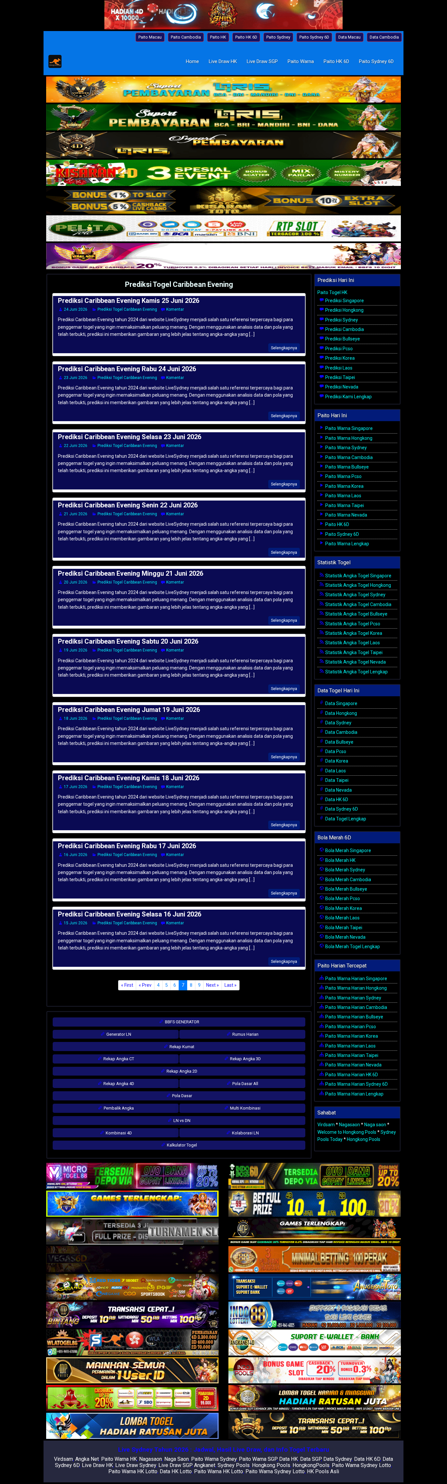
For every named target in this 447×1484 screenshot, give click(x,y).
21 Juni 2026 (75, 514)
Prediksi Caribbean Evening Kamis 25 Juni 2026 (128, 301)
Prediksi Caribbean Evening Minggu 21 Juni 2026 (130, 573)
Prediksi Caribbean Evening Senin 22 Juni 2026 (128, 505)
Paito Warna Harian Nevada (353, 1064)
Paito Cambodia (186, 37)
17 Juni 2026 (75, 786)
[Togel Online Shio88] (314, 1398)
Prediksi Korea (339, 358)
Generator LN (118, 1034)
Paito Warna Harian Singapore (355, 978)
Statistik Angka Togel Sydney (354, 594)
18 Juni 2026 (75, 718)
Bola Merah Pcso (342, 898)
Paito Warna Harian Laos (350, 1045)
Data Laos (335, 770)
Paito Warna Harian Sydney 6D (356, 1084)
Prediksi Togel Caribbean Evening (179, 284)
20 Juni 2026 (75, 582)
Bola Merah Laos (342, 917)
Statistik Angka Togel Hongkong (357, 585)
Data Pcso (335, 751)
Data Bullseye (338, 742)
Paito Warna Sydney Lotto (361, 1465)
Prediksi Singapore (344, 300)
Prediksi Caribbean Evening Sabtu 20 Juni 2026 (128, 641)
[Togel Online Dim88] (223, 118)
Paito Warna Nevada (345, 515)
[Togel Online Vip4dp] (314, 1231)
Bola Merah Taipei (343, 927)
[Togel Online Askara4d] (132, 1287)
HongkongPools (311, 1465)
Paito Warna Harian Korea (351, 1036)
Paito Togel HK (332, 292)
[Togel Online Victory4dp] (132, 1204)
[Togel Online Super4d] (223, 145)
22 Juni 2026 (75, 445)
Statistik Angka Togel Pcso (352, 623)
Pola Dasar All (244, 1083)
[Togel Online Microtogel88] (132, 1176)
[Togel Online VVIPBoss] (223, 90)
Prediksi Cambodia (344, 329)
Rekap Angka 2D (181, 1071)
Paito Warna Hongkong (348, 438)
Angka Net (87, 1459)
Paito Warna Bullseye (346, 467)
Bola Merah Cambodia (347, 879)
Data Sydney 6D (341, 809)
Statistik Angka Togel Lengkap (356, 671)
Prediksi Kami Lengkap (348, 396)
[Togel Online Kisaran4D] (223, 173)
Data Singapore (340, 703)
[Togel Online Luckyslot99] (314, 1204)
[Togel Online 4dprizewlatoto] (132, 1370)
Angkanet (204, 1465)
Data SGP (310, 1459)
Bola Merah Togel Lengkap (352, 946)
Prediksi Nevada (341, 386)
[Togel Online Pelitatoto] (223, 229)
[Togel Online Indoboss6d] (314, 1176)
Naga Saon (176, 1459)
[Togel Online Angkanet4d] (314, 1342)
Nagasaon (349, 1124)
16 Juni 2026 (75, 854)
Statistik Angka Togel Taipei (353, 652)
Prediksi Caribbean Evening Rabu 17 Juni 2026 (127, 846)
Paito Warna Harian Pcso (350, 1026)
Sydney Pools (234, 1465)
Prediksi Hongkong (344, 310)
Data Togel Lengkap (345, 818)
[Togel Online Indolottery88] (314, 1315)
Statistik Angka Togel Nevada (355, 662)
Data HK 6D (336, 799)
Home (192, 61)
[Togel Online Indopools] (314, 1370)
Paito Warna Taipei (344, 505)
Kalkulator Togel (181, 1145)
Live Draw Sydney (135, 1465)
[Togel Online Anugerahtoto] (314, 1287)
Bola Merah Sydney (344, 869)
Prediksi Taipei (339, 377)
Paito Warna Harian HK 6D (351, 1074)
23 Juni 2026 (75, 377)
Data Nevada (338, 790)
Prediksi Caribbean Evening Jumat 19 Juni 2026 (129, 710)
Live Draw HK (223, 61)
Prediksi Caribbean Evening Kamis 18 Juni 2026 (128, 778)
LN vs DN (181, 1120)
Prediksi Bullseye (342, 338)
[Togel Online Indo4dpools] (132, 1426)
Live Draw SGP (262, 61)
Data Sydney (337, 722)
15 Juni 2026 (75, 923)
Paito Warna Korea (344, 486)
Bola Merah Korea (343, 908)
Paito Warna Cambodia (348, 457)
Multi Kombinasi (244, 1108)
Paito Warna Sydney (345, 447)
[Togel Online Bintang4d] (132, 1315)
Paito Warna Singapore (348, 428)
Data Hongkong (340, 713)
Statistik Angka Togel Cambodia (357, 604)
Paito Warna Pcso (343, 476)
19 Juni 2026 (75, 650)
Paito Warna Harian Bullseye (353, 1016)
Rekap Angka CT (118, 1058)
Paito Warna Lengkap (346, 543)
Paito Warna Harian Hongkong (355, 988)
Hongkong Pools (363, 1139)
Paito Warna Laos (342, 495)
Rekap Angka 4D (118, 1083)
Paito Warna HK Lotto (132, 1471)
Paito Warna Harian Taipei (351, 1055)
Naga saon (375, 1124)
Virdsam (326, 1124)
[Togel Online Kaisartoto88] (132, 1398)
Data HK (288, 1459)
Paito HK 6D (246, 37)
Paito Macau (150, 37)
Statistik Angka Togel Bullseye (355, 614)
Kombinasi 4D (118, 1132)
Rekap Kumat (181, 1046)
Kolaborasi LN (245, 1132)
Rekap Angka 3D (245, 1058)
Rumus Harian (245, 1034)
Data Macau (349, 37)
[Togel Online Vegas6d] (132, 1259)
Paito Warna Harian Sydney (352, 997)
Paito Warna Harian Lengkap (354, 1094)
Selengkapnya (284, 347)
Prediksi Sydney (341, 319)
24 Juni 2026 (75, 309)
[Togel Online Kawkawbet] (132, 1231)
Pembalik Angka (118, 1108)
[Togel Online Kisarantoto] (223, 201)
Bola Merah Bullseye (345, 889)
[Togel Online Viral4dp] (223, 256)
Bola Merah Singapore (347, 850)
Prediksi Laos (338, 368)
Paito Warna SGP (258, 1459)
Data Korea (336, 761)
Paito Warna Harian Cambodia (355, 1007)
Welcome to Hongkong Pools (346, 1132)
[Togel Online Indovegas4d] (314, 1426)
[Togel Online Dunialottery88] (314, 1259)
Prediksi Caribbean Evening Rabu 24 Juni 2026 (127, 369)
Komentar (175, 309)
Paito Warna (301, 61)
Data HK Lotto (176, 1471)
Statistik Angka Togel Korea (353, 633)
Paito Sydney (278, 37)
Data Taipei (336, 780)
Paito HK (218, 37)
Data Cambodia (384, 37)
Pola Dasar (181, 1095)
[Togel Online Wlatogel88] (132, 1342)
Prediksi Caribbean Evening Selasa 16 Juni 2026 (129, 914)
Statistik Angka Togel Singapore (357, 575)
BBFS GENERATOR (181, 1021)
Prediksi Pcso (338, 348)
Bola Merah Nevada (345, 937)
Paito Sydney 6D (314, 37)
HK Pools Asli (323, 1471)
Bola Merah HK (339, 860)
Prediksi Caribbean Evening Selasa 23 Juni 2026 (129, 437)
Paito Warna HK (119, 1459)
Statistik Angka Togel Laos (352, 642)
